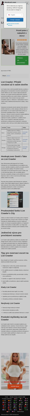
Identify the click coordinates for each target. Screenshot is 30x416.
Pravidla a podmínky (7, 398)
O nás (6, 397)
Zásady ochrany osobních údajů (17, 397)
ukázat (8, 75)
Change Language (15, 19)
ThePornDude (20, 411)
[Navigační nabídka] (27, 3)
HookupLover (15, 414)
